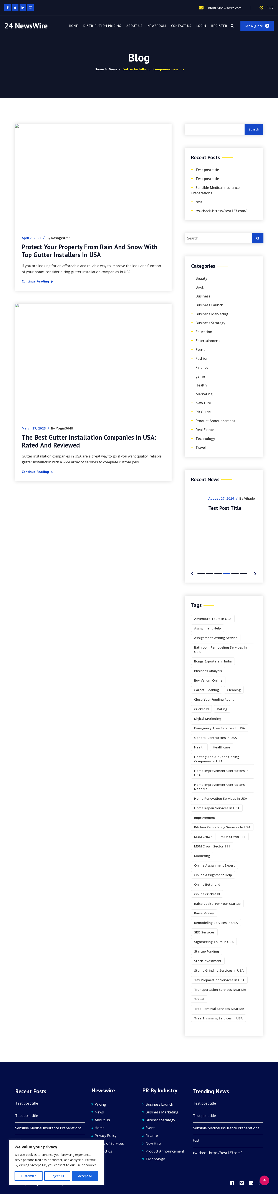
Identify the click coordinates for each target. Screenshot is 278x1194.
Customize (28, 1176)
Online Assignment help (213, 875)
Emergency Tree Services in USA (219, 728)
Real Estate (204, 429)
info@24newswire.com (224, 8)
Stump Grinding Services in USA (219, 970)
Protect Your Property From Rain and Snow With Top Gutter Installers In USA (90, 251)
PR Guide (203, 412)
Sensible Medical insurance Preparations (215, 190)
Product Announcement (215, 420)
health (199, 747)
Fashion (201, 358)
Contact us (181, 26)
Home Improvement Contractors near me (219, 786)
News (99, 1112)
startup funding (206, 951)
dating (222, 709)
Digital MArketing (207, 718)
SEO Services (204, 932)
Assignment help (207, 628)
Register (219, 26)
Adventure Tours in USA (213, 618)
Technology (205, 438)
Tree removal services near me (219, 1008)
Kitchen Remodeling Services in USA (222, 827)
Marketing (204, 394)
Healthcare (221, 747)
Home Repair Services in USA (217, 808)
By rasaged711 (58, 238)
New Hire (203, 403)
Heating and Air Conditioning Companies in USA (216, 759)
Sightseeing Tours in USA (214, 942)
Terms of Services (109, 1143)
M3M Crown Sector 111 (212, 846)
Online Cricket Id (207, 894)
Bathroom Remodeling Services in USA (220, 649)
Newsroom (157, 26)
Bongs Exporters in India (213, 661)
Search (254, 129)
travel (199, 999)
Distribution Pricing (102, 26)
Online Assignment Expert (214, 865)
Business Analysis (208, 671)
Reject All (57, 1176)
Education (203, 331)
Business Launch (209, 305)
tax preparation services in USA (219, 980)
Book (199, 287)
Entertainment (207, 340)
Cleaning (234, 690)
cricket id (201, 709)
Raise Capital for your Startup (217, 903)
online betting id (207, 884)
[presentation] (192, 573)
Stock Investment (208, 961)
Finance (201, 367)
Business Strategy (210, 322)
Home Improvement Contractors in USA (221, 772)
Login (201, 26)
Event (200, 349)
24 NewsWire (26, 26)
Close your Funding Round (214, 699)
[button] (201, 573)
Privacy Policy (105, 1135)
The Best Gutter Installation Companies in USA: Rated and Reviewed (89, 441)
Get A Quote (254, 26)
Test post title (207, 169)
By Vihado (230, 498)
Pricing (100, 1104)
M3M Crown (203, 836)
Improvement (204, 817)
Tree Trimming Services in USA (218, 1018)
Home (73, 26)
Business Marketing (211, 314)
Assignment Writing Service (215, 638)
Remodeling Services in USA (216, 922)
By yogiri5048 (62, 428)
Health (201, 385)
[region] (56, 1162)
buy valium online (208, 680)
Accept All (85, 1176)
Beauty (201, 278)
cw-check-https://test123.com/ (221, 210)
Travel (200, 447)
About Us (134, 26)
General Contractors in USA (215, 737)
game (200, 376)
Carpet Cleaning (206, 690)
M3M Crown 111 (233, 836)
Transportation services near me (220, 989)
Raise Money (204, 913)
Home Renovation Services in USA (220, 798)
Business (202, 296)
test (198, 202)
